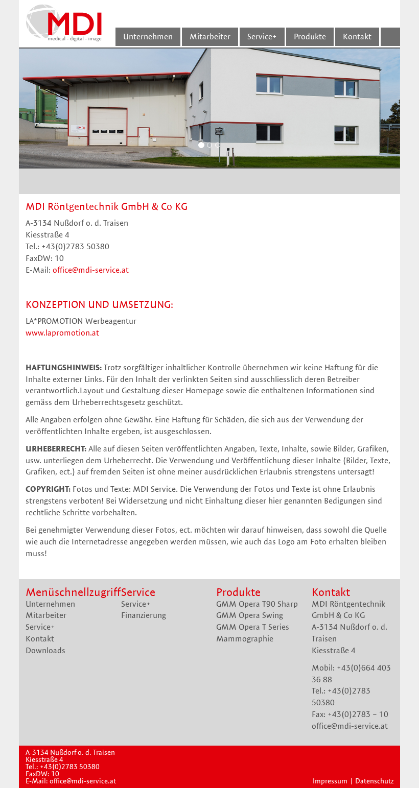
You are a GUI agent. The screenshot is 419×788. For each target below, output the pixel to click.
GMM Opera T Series (252, 627)
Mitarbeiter (46, 615)
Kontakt (40, 638)
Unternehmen (50, 604)
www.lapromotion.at (62, 333)
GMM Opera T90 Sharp (257, 604)
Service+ (40, 627)
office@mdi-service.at (91, 270)
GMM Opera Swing (249, 615)
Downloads (45, 650)
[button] (47, 108)
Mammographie (244, 638)
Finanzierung (143, 615)
